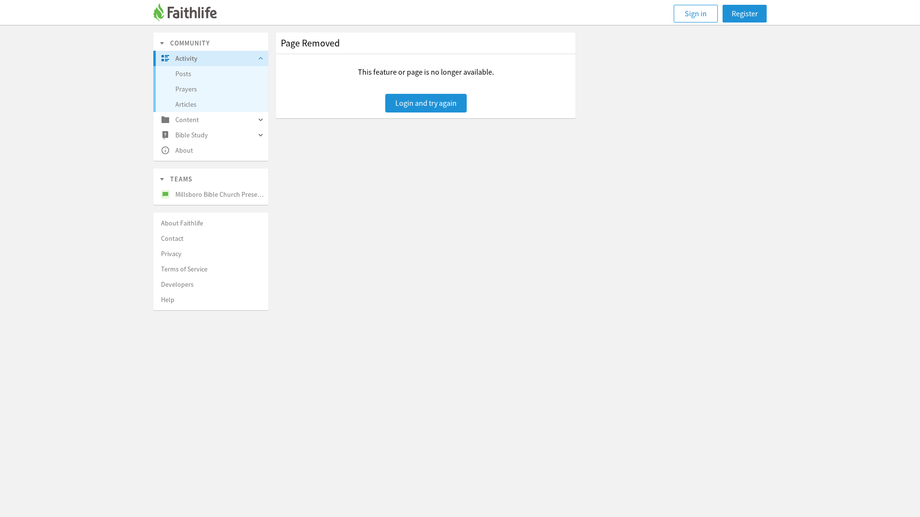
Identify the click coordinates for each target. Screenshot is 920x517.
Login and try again (426, 103)
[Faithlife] (190, 13)
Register (745, 13)
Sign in (696, 13)
